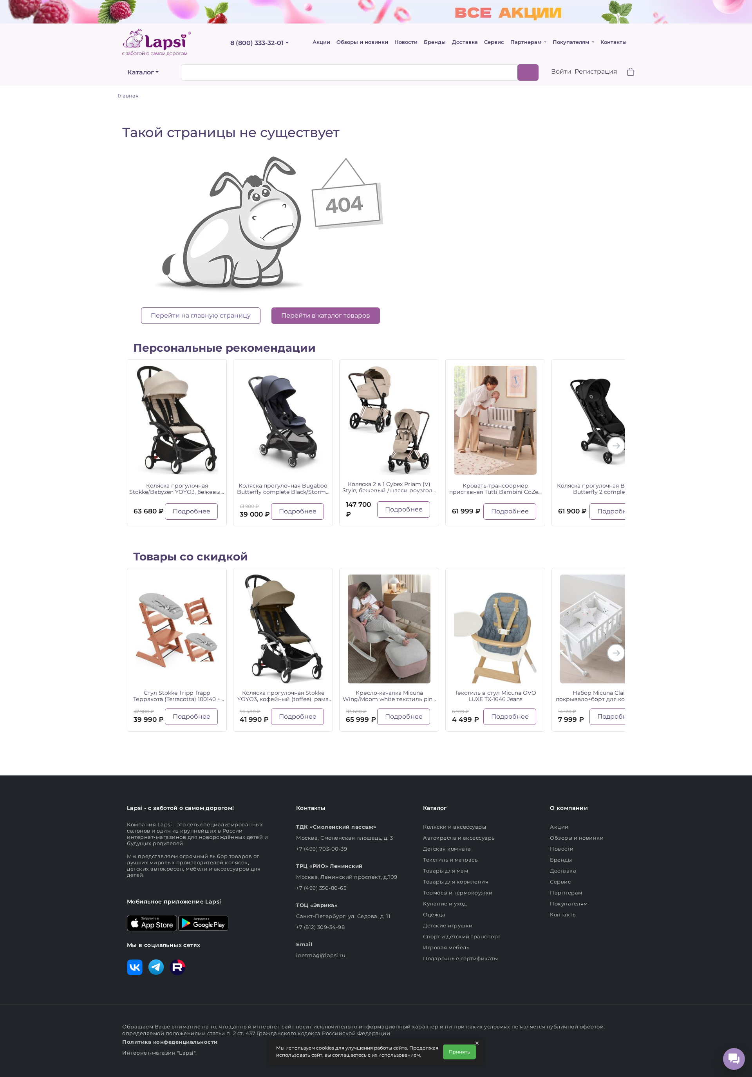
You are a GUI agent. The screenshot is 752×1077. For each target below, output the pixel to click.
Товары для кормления (455, 881)
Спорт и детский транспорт (462, 936)
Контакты (613, 42)
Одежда (434, 914)
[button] (625, 73)
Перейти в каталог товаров (325, 315)
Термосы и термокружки (458, 892)
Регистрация (596, 71)
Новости (406, 42)
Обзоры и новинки (362, 42)
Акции (321, 42)
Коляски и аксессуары (454, 827)
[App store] (152, 922)
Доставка (465, 42)
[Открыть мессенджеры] (734, 1059)
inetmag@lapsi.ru (320, 955)
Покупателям (572, 42)
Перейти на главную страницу (201, 315)
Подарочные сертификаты (460, 958)
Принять (459, 1052)
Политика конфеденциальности (170, 1042)
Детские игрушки (448, 925)
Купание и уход (444, 903)
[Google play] (203, 922)
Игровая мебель (446, 947)
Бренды (435, 42)
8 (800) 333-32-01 (257, 43)
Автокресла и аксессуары (459, 838)
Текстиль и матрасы (451, 860)
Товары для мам (445, 870)
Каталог (140, 72)
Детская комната (447, 849)
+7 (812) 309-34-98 (320, 927)
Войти (561, 71)
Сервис (494, 42)
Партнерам (526, 42)
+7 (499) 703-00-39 (321, 849)
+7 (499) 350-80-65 (321, 888)
